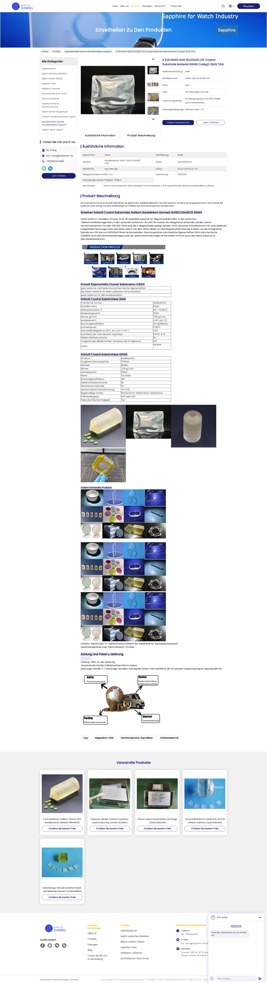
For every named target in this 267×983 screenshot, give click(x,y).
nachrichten (161, 6)
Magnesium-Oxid (104, 737)
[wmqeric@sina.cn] (64, 945)
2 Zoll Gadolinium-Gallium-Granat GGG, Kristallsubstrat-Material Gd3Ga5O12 (62, 821)
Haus (115, 6)
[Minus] (260, 917)
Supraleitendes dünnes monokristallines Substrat (88, 51)
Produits (56, 51)
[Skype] (50, 168)
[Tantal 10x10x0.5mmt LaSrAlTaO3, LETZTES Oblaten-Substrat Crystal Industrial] (204, 794)
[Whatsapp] (43, 168)
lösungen (147, 6)
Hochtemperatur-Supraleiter (137, 737)
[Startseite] (55, 931)
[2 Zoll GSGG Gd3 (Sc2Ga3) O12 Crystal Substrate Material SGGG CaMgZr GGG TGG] (113, 90)
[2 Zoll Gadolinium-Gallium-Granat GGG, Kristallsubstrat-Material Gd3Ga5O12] (62, 793)
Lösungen (93, 944)
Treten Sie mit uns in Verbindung (97, 957)
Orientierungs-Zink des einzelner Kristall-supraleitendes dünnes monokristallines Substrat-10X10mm (62, 889)
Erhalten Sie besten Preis (178, 123)
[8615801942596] (49, 945)
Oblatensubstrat (169, 737)
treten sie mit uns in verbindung (176, 6)
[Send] (260, 978)
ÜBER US (92, 933)
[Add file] (212, 978)
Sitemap (74, 979)
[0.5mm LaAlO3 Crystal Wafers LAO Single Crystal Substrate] (157, 793)
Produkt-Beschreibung (141, 135)
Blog (90, 950)
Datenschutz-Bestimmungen (54, 979)
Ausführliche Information (100, 135)
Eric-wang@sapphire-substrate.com (66, 155)
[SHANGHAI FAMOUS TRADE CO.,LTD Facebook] (42, 945)
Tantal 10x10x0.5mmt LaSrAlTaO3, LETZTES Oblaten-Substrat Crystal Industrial (205, 821)
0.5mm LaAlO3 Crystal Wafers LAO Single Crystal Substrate (157, 821)
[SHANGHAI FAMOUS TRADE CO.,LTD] (22, 6)
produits (135, 6)
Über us (124, 6)
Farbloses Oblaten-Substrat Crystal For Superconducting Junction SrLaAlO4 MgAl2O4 (110, 821)
